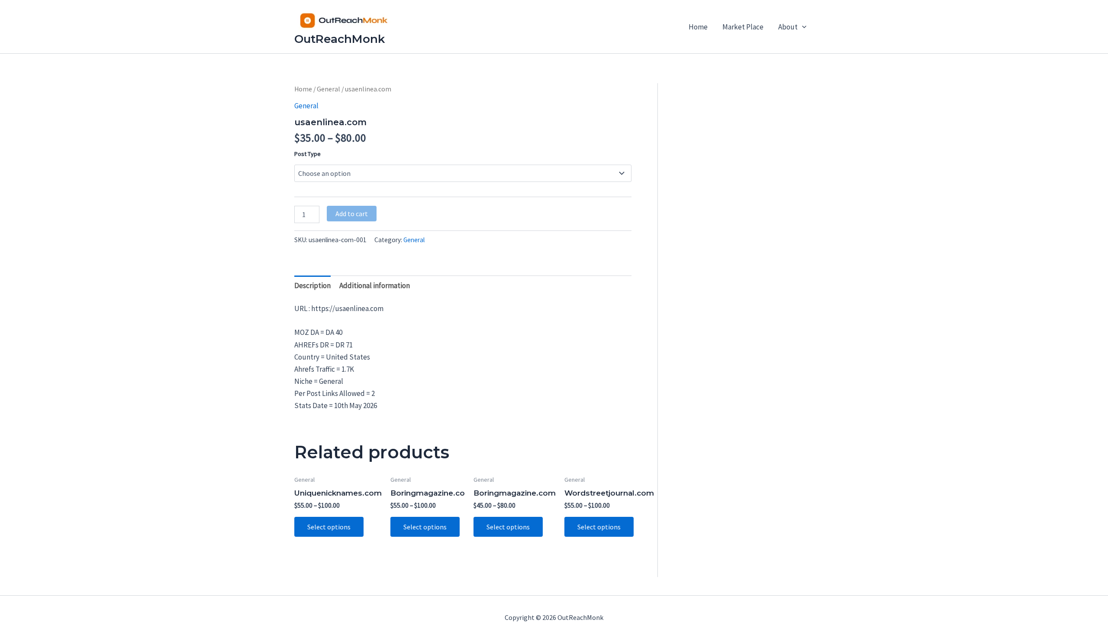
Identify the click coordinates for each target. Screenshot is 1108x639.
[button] (802, 27)
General (328, 89)
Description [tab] (312, 285)
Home (698, 27)
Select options (329, 526)
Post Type (307, 154)
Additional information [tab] (374, 285)
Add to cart (351, 213)
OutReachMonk (339, 39)
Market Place (742, 27)
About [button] (788, 27)
